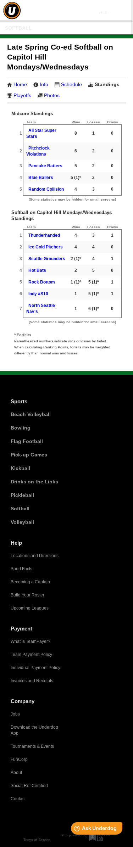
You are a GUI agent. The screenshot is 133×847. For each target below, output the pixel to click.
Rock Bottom (41, 282)
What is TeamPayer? (30, 641)
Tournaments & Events (32, 746)
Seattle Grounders (46, 258)
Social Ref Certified (29, 785)
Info (44, 84)
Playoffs (22, 95)
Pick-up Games (29, 455)
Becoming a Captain (30, 581)
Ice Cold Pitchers (45, 247)
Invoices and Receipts (32, 680)
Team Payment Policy (31, 654)
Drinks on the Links (34, 481)
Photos (52, 95)
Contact (18, 798)
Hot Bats (37, 270)
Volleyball (22, 522)
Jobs (15, 714)
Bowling (21, 428)
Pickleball (22, 495)
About (16, 772)
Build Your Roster (27, 595)
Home (20, 84)
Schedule (71, 84)
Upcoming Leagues (30, 608)
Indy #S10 (38, 293)
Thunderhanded (44, 235)
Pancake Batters (45, 165)
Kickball (20, 468)
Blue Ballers (40, 177)
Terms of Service (36, 840)
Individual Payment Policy (35, 667)
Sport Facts (21, 568)
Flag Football (27, 441)
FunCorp (19, 759)
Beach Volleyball (31, 414)
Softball (18, 28)
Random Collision (46, 189)
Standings (107, 84)
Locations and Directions (35, 555)
